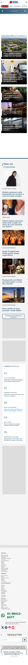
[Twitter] (2, 627)
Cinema (3, 586)
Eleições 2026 (4, 568)
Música (3, 588)
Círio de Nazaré (4, 560)
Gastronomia (4, 571)
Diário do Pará (4, 556)
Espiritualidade (4, 569)
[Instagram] (9, 627)
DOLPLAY (3, 599)
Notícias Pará (4, 555)
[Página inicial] (2, 11)
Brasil (2, 562)
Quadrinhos (4, 591)
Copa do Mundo (5, 577)
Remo (2, 580)
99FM (2, 603)
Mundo (3, 563)
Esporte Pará (4, 575)
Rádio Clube (4, 605)
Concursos (3, 601)
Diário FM (3, 604)
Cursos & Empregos (6, 558)
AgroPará (3, 557)
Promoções (4, 590)
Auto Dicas (4, 570)
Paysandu (3, 581)
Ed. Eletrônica (4, 600)
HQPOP (3, 592)
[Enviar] (24, 640)
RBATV (3, 602)
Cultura (3, 585)
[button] (17, 6)
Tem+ (2, 606)
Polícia (2, 561)
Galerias (3, 598)
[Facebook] (6, 627)
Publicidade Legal (5, 608)
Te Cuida (3, 559)
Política (3, 567)
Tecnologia (3, 565)
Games (3, 589)
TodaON (3, 593)
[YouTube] (13, 627)
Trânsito (3, 566)
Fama (2, 587)
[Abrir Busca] (26, 2)
